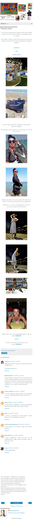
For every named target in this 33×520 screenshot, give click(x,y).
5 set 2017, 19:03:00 (13, 413)
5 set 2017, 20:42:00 (24, 424)
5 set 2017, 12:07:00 (15, 361)
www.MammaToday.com (11, 368)
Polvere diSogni (9, 391)
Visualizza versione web (16, 506)
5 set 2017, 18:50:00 (17, 402)
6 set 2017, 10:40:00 (17, 435)
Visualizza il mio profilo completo (16, 512)
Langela (7, 361)
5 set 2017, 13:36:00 (19, 391)
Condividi (4, 353)
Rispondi (7, 370)
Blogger (19, 518)
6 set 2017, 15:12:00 (13, 448)
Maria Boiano (8, 435)
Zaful (11, 34)
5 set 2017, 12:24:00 (18, 375)
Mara (6, 413)
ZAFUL (16, 339)
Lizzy (6, 448)
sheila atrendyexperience (11, 424)
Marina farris (8, 402)
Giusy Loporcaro (14, 510)
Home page (16, 503)
